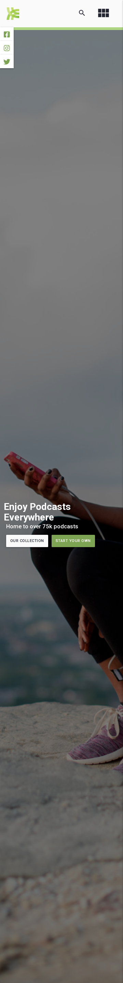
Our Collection (27, 541)
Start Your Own (73, 541)
